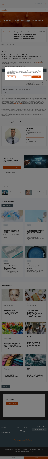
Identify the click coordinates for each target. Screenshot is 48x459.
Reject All (27, 76)
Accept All (37, 76)
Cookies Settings (11, 76)
